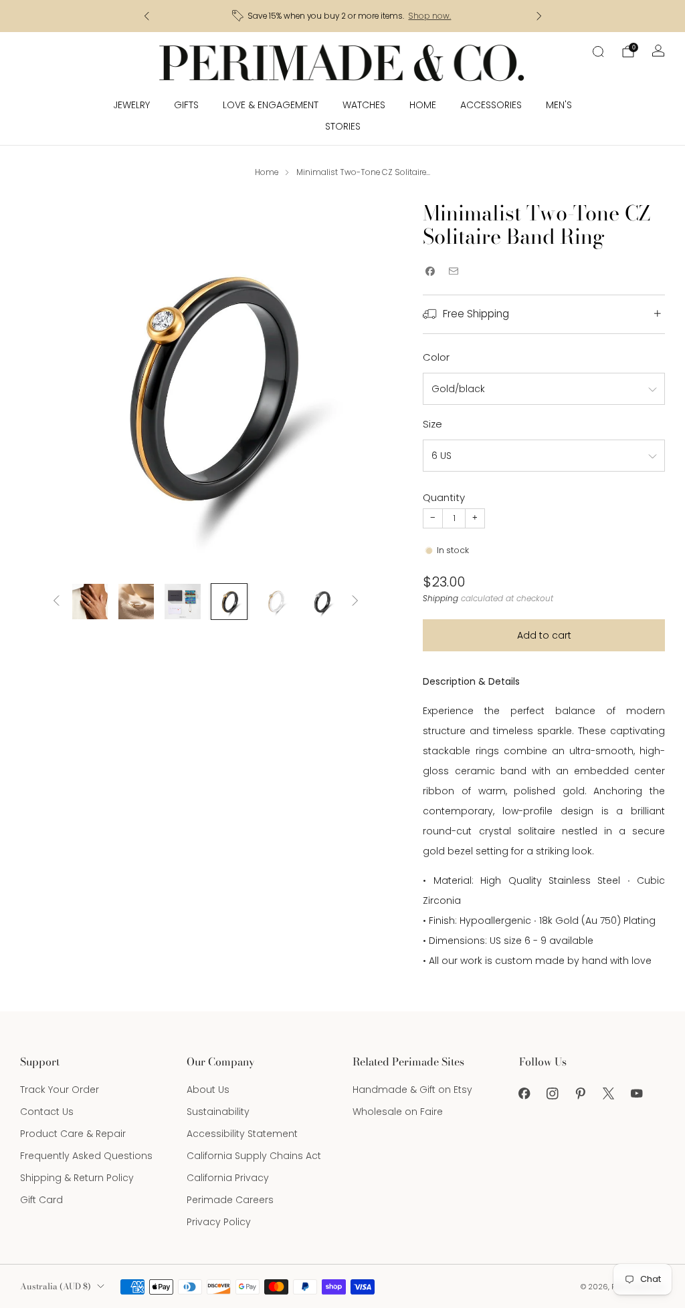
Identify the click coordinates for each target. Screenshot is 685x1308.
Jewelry (131, 105)
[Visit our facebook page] (524, 1094)
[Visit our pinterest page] (581, 1094)
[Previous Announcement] (146, 16)
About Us (208, 1089)
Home (422, 105)
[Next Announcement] (539, 16)
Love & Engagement (270, 105)
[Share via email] (453, 272)
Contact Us (47, 1111)
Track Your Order (59, 1089)
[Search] (598, 51)
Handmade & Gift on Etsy (412, 1089)
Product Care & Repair (73, 1133)
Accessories (491, 105)
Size (432, 424)
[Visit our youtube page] (637, 1094)
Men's (559, 105)
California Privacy (228, 1177)
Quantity (444, 497)
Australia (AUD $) (55, 1286)
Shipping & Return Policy (77, 1177)
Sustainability (218, 1111)
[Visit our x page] (609, 1094)
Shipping (440, 598)
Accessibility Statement (242, 1133)
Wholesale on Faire (398, 1111)
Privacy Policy (219, 1222)
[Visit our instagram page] (553, 1094)
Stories (343, 126)
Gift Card (41, 1199)
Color (436, 357)
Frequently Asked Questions (86, 1155)
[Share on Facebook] (430, 272)
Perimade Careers (230, 1199)
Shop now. (429, 16)
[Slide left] (56, 601)
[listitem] (343, 16)
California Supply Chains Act (254, 1155)
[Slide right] (355, 601)
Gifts (186, 105)
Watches (363, 105)
